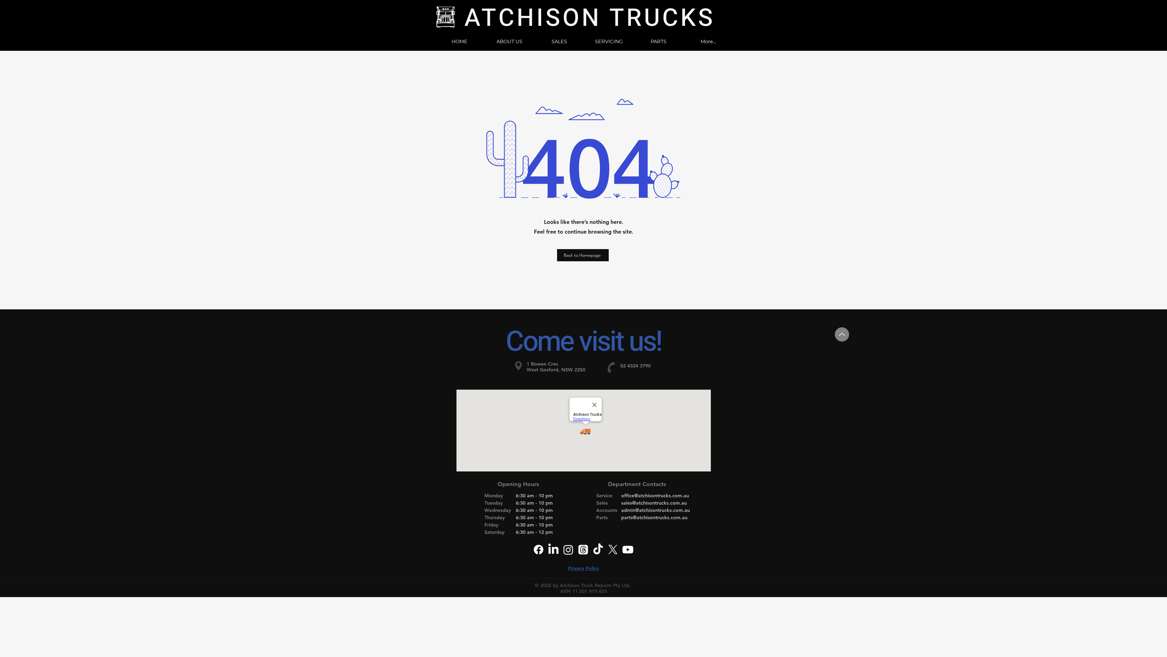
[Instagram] (568, 549)
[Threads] (583, 549)
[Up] (842, 334)
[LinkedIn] (553, 549)
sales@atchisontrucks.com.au (654, 503)
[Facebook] (538, 549)
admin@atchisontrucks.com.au (655, 510)
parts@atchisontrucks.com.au (654, 517)
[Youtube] (627, 549)
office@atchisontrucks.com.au (655, 496)
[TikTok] (598, 549)
